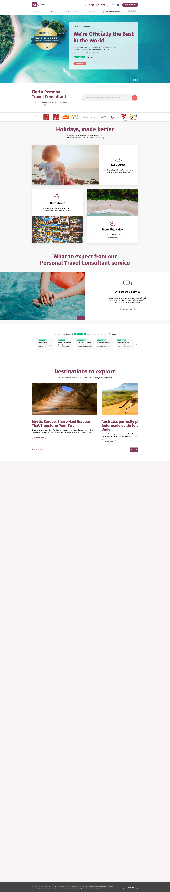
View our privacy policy (95, 888)
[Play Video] (73, 611)
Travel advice (101, 863)
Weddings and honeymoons (61, 860)
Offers (55, 863)
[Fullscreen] (136, 611)
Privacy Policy (122, 860)
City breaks (56, 855)
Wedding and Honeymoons (71, 11)
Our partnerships (102, 860)
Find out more (127, 309)
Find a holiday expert (38, 852)
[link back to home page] (38, 838)
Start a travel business (125, 857)
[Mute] (129, 611)
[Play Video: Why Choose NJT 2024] (104, 592)
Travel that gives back (81, 857)
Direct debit (100, 857)
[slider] (103, 611)
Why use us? (35, 855)
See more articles (130, 631)
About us (121, 852)
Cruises (55, 852)
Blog (76, 852)
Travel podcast (79, 855)
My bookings (92, 11)
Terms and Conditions (126, 814)
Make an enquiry (37, 860)
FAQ (98, 852)
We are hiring (122, 855)
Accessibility (122, 863)
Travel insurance (102, 855)
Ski (54, 857)
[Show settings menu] (133, 611)
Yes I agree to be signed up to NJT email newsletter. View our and (114, 814)
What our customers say (39, 857)
